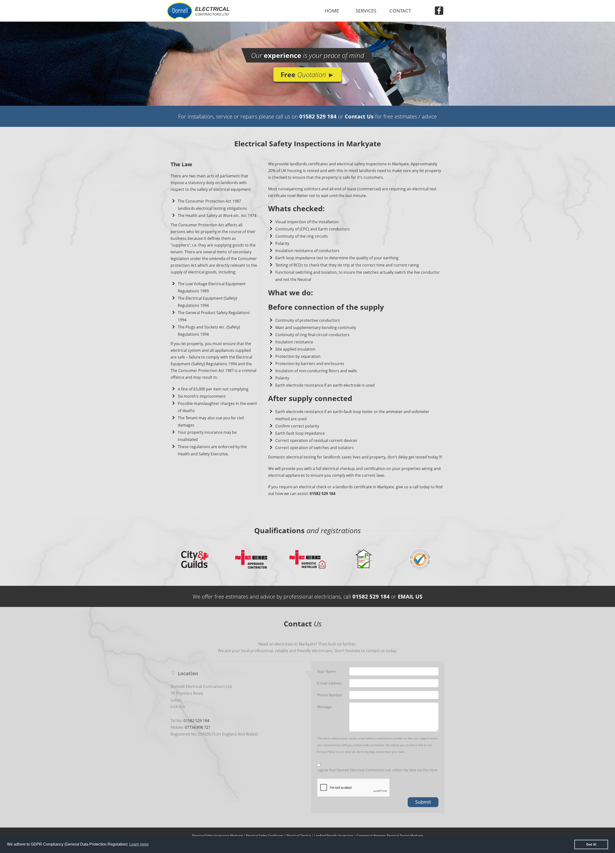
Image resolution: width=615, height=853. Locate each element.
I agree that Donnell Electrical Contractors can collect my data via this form (377, 770)
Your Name (326, 671)
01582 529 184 (318, 116)
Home (332, 10)
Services (366, 10)
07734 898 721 (197, 727)
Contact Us (359, 116)
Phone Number (329, 694)
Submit (423, 802)
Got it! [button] (591, 844)
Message (324, 706)
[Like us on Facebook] (436, 10)
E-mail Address (329, 683)
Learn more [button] (139, 844)
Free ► (307, 74)
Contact (400, 10)
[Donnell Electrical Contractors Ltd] (214, 10)
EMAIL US (410, 596)
